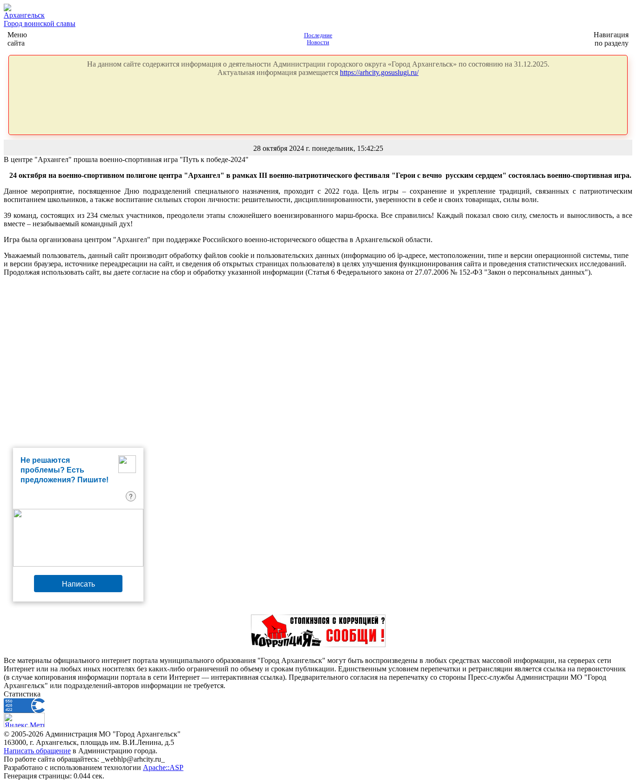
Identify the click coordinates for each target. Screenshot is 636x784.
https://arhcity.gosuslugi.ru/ (379, 72)
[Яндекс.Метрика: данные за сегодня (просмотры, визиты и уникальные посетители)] (24, 720)
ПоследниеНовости (318, 39)
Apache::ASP (163, 767)
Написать (78, 583)
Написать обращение (37, 751)
